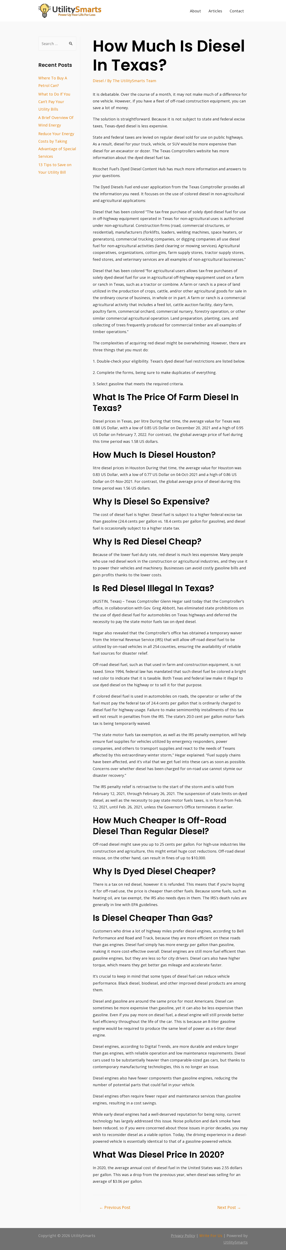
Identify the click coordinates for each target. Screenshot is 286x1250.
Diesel (98, 80)
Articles (215, 10)
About (195, 10)
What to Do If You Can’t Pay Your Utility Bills (54, 102)
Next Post (229, 1207)
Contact (237, 10)
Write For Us (210, 1235)
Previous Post (114, 1207)
